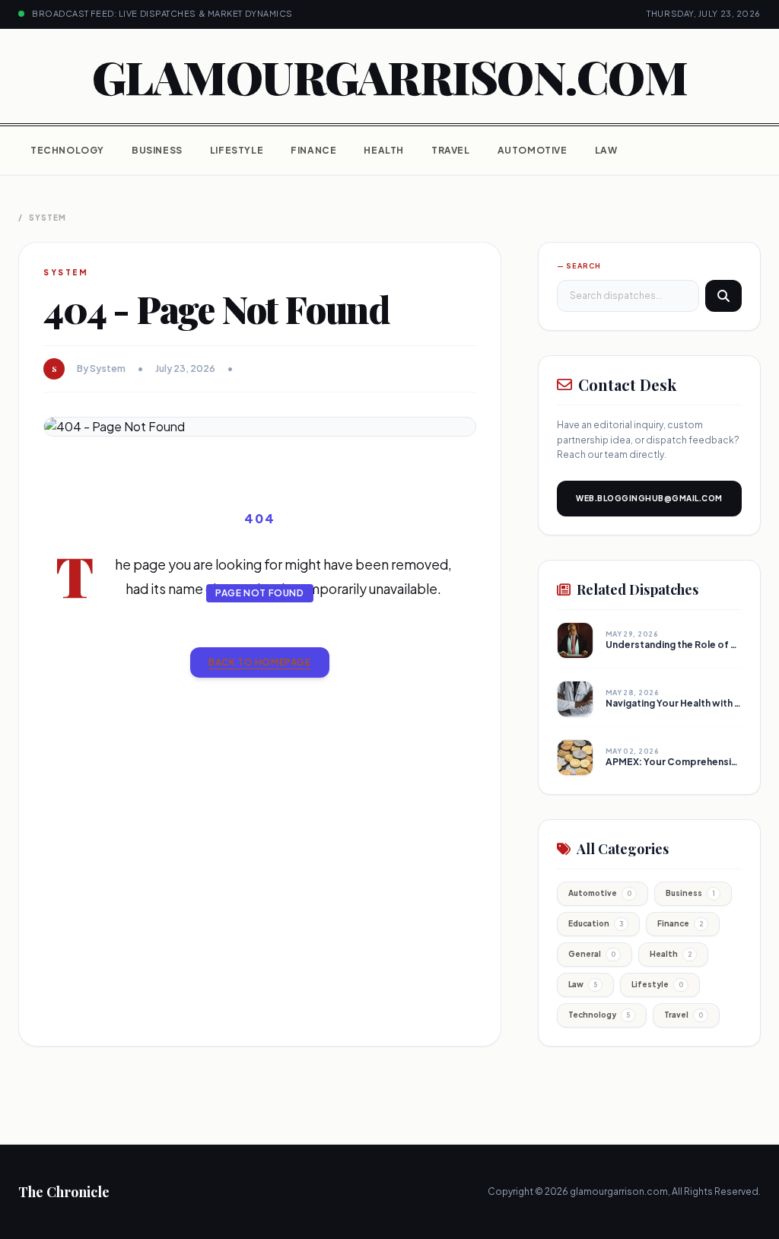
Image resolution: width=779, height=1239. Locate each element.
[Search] (723, 296)
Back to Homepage (259, 662)
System (47, 217)
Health (384, 150)
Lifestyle (236, 150)
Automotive (533, 150)
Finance (313, 150)
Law (606, 150)
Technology (67, 150)
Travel (450, 150)
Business (157, 150)
